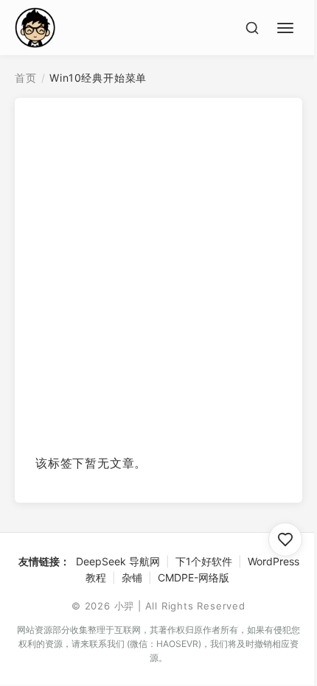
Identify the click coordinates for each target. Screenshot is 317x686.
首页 (26, 77)
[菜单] (287, 25)
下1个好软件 (203, 561)
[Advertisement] (158, 281)
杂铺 (132, 577)
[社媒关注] (285, 539)
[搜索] (252, 28)
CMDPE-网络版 (193, 577)
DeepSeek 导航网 (118, 561)
